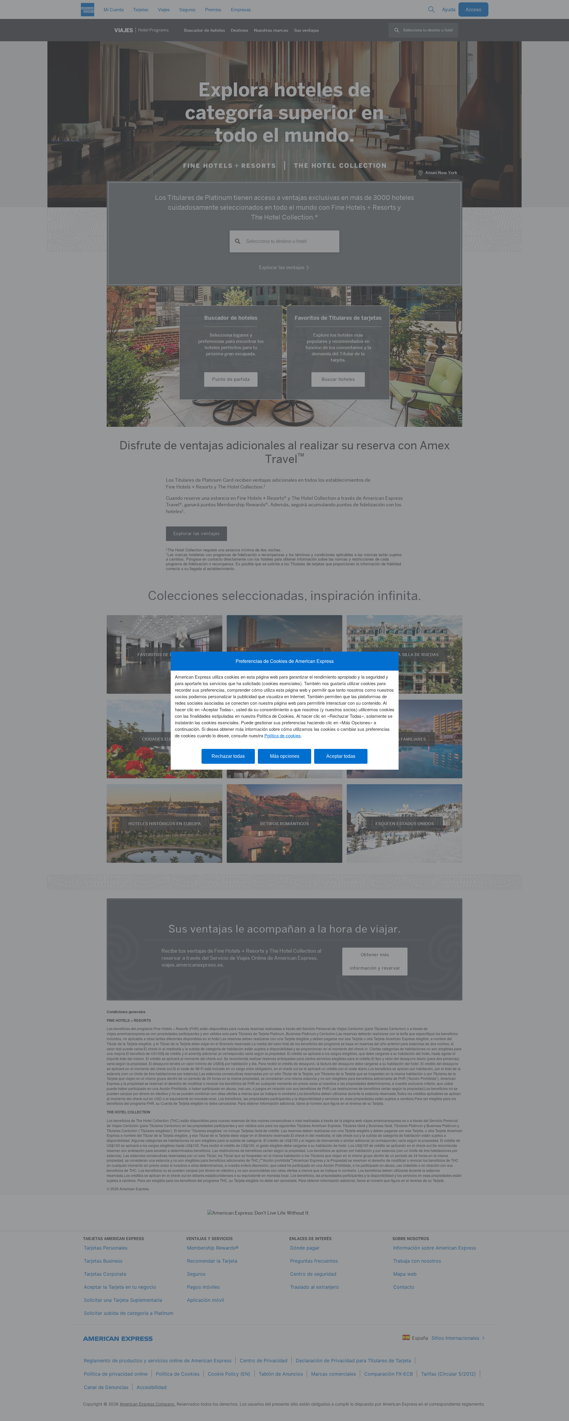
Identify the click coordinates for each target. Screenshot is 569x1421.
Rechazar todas (228, 756)
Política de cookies (282, 735)
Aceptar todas (340, 756)
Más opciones (284, 756)
